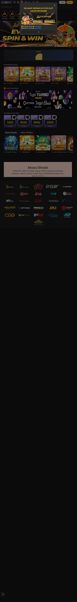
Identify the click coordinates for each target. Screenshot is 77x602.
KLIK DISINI (38, 26)
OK (38, 32)
